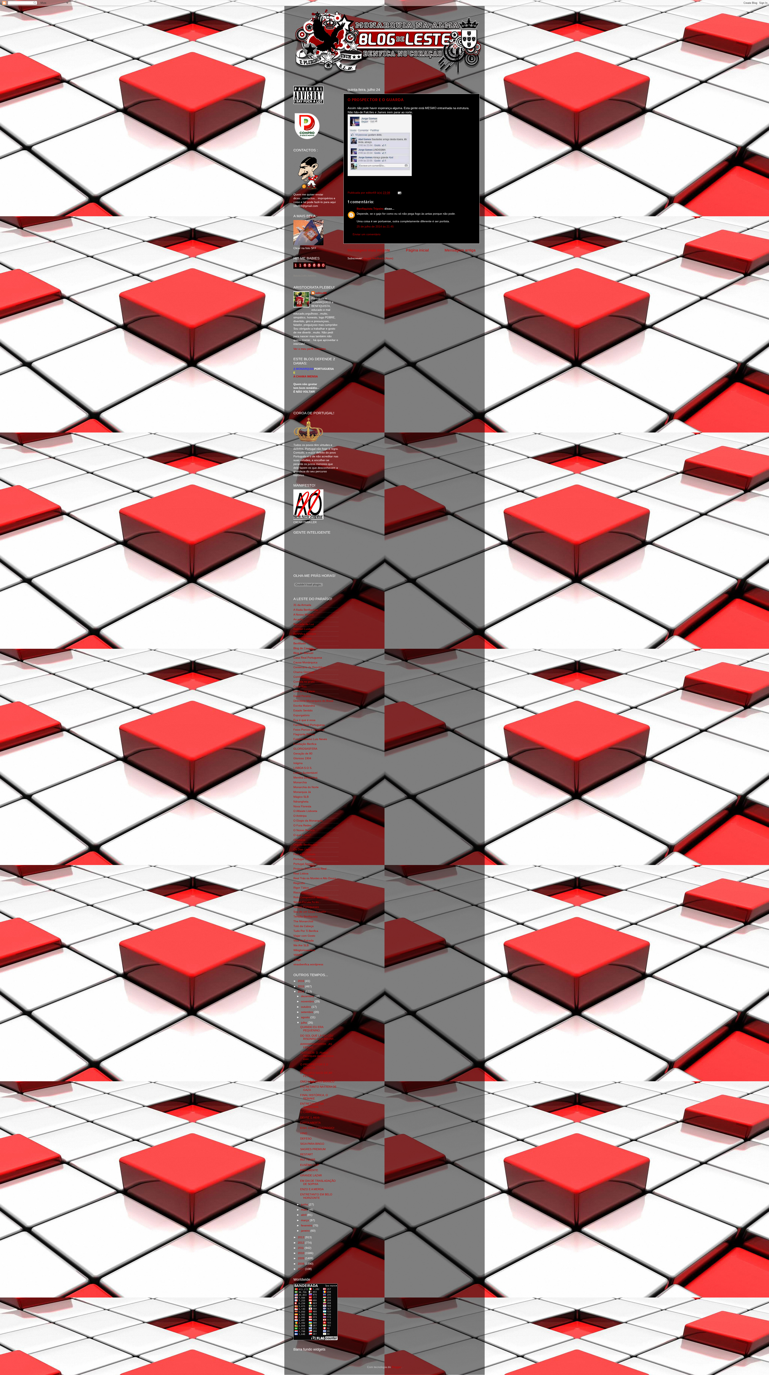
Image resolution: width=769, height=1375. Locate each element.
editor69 (321, 293)
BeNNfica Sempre (304, 633)
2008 (301, 1263)
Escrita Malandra (304, 705)
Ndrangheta (300, 801)
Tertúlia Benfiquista (305, 916)
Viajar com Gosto (304, 935)
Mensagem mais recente (368, 250)
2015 (301, 986)
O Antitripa (300, 815)
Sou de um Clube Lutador (309, 911)
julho (304, 1022)
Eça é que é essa (304, 720)
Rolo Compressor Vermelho (310, 897)
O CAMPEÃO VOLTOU (314, 1112)
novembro (308, 1001)
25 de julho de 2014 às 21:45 (375, 226)
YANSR (298, 955)
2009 (301, 1258)
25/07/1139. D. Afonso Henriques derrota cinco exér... (317, 1056)
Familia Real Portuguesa (309, 724)
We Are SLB (301, 945)
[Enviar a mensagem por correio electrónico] (398, 192)
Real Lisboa (300, 873)
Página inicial (417, 250)
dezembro (308, 996)
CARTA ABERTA (310, 1122)
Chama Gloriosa (303, 672)
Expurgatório (301, 715)
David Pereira (302, 696)
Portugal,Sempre (304, 863)
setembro (307, 1012)
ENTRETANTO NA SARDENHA (311, 1105)
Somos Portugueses (306, 906)
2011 (301, 1247)
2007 (301, 1268)
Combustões (301, 676)
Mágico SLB (301, 796)
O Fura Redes (302, 825)
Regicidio (299, 883)
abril (304, 1214)
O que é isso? (302, 835)
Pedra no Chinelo (304, 854)
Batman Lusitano (304, 629)
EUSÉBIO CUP (309, 1165)
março (305, 1220)
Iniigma (298, 763)
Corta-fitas (300, 686)
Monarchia (300, 782)
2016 (301, 981)
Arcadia (298, 619)
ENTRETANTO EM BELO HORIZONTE (316, 1196)
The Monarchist (303, 921)
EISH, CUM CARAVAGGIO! (317, 1128)
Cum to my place (304, 691)
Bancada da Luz (303, 624)
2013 (301, 1237)
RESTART (306, 1154)
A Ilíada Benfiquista (305, 609)
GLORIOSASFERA (305, 748)
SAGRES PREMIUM (313, 1149)
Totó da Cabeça (303, 926)
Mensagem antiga (460, 250)
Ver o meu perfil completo (309, 348)
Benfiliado (299, 643)
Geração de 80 (302, 753)
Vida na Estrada (303, 940)
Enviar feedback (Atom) (378, 258)
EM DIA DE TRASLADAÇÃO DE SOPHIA (318, 1182)
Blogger (396, 1367)
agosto (305, 1017)
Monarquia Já (302, 792)
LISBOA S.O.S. (302, 767)
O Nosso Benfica (304, 830)
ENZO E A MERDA (312, 1189)
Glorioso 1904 (302, 758)
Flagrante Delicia (304, 734)
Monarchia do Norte (306, 787)
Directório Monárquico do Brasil (313, 700)
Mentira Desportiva (305, 777)
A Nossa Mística (303, 614)
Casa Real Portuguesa (307, 657)
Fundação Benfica (304, 743)
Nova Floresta (302, 806)
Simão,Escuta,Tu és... (307, 902)
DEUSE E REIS (309, 1117)
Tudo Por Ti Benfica (305, 930)
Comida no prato (304, 681)
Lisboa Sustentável (305, 772)
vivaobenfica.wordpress (308, 964)
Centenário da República (309, 667)
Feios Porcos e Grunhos (308, 729)
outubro (306, 1006)
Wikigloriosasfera (304, 950)
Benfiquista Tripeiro (370, 208)
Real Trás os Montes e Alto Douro (314, 878)
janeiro (305, 1230)
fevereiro (307, 1225)
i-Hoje (297, 959)
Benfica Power (302, 638)
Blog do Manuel (303, 653)
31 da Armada (302, 605)
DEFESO (306, 1138)
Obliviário (299, 839)
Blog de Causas (303, 648)
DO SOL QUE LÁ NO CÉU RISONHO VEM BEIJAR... (318, 1037)
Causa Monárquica (305, 662)
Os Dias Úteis (302, 849)
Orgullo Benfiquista (305, 844)
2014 (301, 991)
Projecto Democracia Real (309, 868)
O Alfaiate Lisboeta (305, 811)
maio (304, 1209)
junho (305, 1204)
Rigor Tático (301, 887)
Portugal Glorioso (304, 859)
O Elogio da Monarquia (308, 820)
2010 (301, 1253)
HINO (303, 1133)
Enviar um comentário (366, 234)
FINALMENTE (309, 1170)
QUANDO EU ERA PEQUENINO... (311, 1029)
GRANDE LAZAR (311, 1175)
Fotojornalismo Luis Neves (310, 739)
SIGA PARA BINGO (312, 1143)
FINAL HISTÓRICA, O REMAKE (314, 1097)
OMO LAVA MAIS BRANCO (317, 1081)
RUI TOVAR (307, 1159)
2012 (301, 1242)
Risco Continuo (303, 892)
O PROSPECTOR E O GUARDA (376, 99)
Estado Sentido (303, 710)
